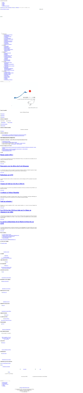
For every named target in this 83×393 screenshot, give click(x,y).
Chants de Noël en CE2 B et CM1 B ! (12, 184)
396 (7, 239)
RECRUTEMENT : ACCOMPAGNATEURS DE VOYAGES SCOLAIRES (14, 134)
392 (3, 239)
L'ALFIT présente (6, 257)
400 (12, 239)
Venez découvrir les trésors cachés (6, 267)
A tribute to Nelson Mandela (9, 192)
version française (17, 143)
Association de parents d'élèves (6, 311)
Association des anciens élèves (6, 277)
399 (11, 239)
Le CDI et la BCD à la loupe (6, 234)
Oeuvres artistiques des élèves (6, 349)
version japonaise (22, 143)
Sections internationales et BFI (7, 150)
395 (6, 239)
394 (5, 239)
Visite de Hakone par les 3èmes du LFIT (8, 236)
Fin (15, 239)
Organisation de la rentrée (6, 141)
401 (13, 239)
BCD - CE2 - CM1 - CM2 (6, 338)
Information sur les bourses (6, 288)
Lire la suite (2, 163)
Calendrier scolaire (6, 251)
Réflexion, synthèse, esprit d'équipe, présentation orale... (10, 235)
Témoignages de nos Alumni (6, 359)
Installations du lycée (6, 301)
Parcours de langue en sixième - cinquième (8, 149)
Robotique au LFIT (6, 175)
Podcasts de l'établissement (6, 329)
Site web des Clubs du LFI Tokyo (6, 320)
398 (10, 239)
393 (4, 239)
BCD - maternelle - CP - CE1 (6, 337)
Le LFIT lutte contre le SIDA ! (7, 237)
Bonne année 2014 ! (6, 155)
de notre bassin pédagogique (6, 268)
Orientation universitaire (6, 366)
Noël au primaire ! (6, 201)
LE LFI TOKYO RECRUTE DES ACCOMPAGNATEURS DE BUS (13, 135)
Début (1, 239)
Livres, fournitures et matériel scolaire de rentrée (9, 142)
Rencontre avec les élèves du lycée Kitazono (14, 166)
